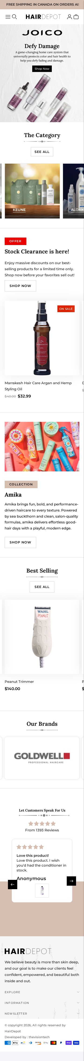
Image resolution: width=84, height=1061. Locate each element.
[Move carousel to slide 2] (36, 112)
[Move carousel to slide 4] (48, 112)
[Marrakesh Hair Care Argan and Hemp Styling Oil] (42, 338)
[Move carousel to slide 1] (30, 112)
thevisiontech (39, 1037)
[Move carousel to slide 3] (42, 112)
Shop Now (20, 542)
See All (42, 152)
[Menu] (8, 17)
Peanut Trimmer (19, 681)
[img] (42, 824)
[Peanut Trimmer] (42, 637)
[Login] (69, 17)
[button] (11, 883)
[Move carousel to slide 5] (54, 112)
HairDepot (13, 1031)
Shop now (20, 286)
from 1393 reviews (42, 830)
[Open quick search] (14, 17)
